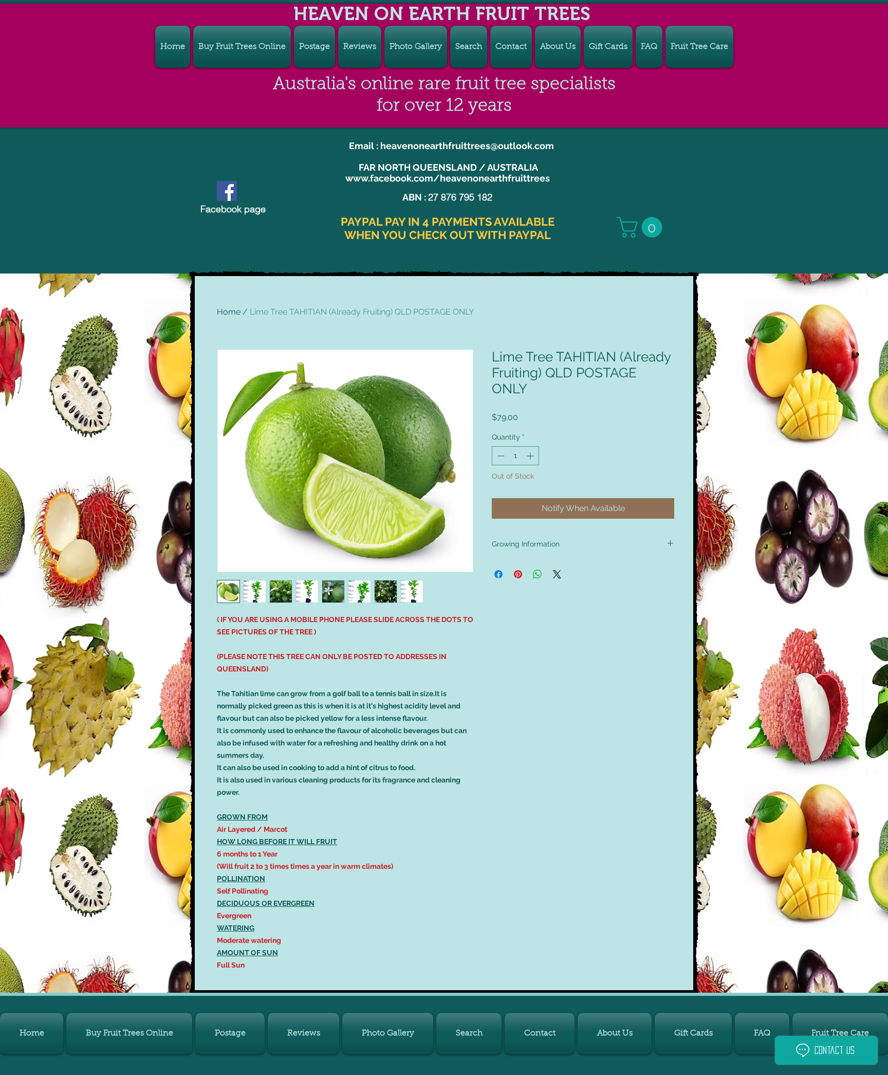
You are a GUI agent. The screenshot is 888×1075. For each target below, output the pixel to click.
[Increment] (531, 456)
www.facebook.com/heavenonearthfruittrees (447, 178)
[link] (642, 227)
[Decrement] (499, 456)
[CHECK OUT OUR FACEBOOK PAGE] (227, 191)
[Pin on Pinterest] (518, 574)
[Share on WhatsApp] (537, 574)
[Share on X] (557, 574)
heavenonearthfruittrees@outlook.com (467, 145)
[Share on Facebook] (498, 574)
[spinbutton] (515, 456)
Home (228, 312)
